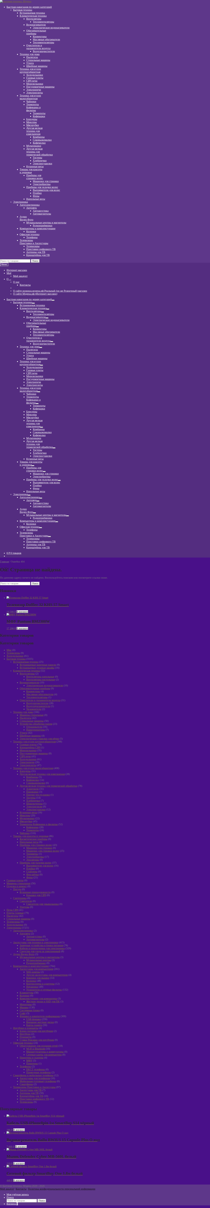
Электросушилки (42, 163)
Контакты (25, 285)
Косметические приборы (33, 839)
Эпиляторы (32, 859)
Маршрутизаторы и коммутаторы (45, 1051)
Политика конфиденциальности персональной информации (61, 1188)
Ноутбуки (25, 1034)
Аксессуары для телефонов (35, 1078)
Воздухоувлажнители (38, 706)
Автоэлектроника (30, 204)
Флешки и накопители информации (40, 1016)
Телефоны (32, 237)
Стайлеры (31, 871)
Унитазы (24, 907)
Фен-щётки (32, 874)
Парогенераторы (35, 729)
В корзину (22, 611)
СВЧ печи (31, 80)
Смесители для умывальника (42, 904)
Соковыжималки (42, 139)
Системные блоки (30, 1010)
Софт (23, 1013)
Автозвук (31, 207)
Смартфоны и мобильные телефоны (33, 1075)
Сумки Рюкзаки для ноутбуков (37, 1039)
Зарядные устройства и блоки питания (41, 945)
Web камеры (33, 972)
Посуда (17, 889)
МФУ (29, 1060)
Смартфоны (26, 1084)
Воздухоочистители (44, 51)
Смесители (26, 901)
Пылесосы (25, 718)
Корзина (12, 1203)
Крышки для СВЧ (36, 895)
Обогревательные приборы (35, 688)
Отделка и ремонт (17, 886)
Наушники (32, 986)
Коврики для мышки (37, 977)
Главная (4, 561)
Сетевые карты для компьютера (44, 1054)
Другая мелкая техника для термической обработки (48, 785)
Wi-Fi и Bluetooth (35, 1048)
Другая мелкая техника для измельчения (42, 774)
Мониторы (26, 1004)
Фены (36, 196)
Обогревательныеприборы (36, 32)
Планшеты (26, 1037)
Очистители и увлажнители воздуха (40, 700)
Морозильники (34, 83)
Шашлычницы (34, 803)
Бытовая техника (22, 10)
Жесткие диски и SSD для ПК (43, 1001)
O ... (9, 279)
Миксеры (31, 122)
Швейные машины (36, 66)
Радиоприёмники (42, 225)
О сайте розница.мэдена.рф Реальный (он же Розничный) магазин (50, 290)
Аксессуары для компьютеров (36, 969)
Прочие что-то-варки (38, 794)
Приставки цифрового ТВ (41, 249)
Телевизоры (33, 246)
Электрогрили (34, 806)
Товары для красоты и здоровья (30, 836)
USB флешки (33, 1019)
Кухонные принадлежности (35, 892)
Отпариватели (34, 726)
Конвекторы (40, 36)
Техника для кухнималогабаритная (30, 97)
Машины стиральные (32, 715)
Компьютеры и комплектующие (37, 228)
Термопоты (39, 113)
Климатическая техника (33, 15)
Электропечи (33, 89)
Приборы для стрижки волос (36, 845)
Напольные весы (35, 199)
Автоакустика (41, 210)
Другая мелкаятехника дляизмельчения (34, 131)
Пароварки (32, 791)
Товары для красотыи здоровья (31, 171)
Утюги (30, 63)
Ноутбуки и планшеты (25, 1028)
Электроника (20, 202)
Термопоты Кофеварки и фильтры (39, 824)
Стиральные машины (38, 60)
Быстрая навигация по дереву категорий (29, 7)
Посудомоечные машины (40, 86)
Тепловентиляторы (43, 21)
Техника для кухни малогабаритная (33, 768)
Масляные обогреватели (46, 39)
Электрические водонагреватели (51, 27)
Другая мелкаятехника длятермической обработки (39, 151)
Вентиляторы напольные (40, 676)
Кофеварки (39, 116)
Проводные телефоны (38, 1072)
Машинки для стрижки (46, 181)
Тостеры (37, 157)
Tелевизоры (13, 653)
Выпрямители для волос (46, 190)
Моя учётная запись (18, 1194)
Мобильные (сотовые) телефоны (38, 1081)
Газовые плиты (34, 77)
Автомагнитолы (42, 213)
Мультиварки (33, 145)
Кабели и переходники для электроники (42, 948)
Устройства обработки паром (36, 723)
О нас (16, 282)
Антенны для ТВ (35, 252)
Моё (9, 273)
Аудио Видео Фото (23, 954)
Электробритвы (42, 184)
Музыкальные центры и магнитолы (46, 222)
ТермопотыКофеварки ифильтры (33, 107)
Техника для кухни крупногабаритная (34, 741)
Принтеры (32, 1063)
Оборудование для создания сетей (39, 1045)
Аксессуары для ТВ (31, 1090)
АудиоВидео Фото (26, 218)
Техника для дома (30, 54)
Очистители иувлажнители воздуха (38, 47)
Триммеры (32, 853)
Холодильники (34, 75)
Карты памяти (34, 1025)
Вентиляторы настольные (40, 679)
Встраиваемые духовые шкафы (37, 667)
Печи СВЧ (12, 910)
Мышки (24, 1007)
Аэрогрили (32, 788)
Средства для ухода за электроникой (40, 951)
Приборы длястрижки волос (34, 177)
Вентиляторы (33, 18)
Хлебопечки (40, 160)
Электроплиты (34, 92)
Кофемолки (39, 142)
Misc (9, 650)
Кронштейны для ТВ (38, 255)
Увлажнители (33, 709)
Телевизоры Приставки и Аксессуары (34, 1087)
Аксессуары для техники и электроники (35, 942)
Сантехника (20, 898)
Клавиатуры (26, 992)
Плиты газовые (15, 912)
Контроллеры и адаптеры (40, 983)
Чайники (31, 101)
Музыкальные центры (38, 960)
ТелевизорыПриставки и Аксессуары (34, 242)
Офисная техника (29, 234)
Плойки (37, 193)
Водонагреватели (36, 24)
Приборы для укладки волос (42, 187)
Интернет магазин (17, 270)
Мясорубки (32, 125)
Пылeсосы (32, 57)
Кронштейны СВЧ (30, 747)
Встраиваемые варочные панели (38, 664)
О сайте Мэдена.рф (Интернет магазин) (35, 293)
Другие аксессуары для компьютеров (47, 975)
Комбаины (39, 137)
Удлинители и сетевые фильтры (44, 989)
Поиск (35, 261)
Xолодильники (15, 656)
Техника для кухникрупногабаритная (30, 70)
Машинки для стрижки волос (42, 850)
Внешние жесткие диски (40, 1022)
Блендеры (31, 119)
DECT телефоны (35, 1069)
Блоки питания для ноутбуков (36, 1031)
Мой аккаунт (20, 276)
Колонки (31, 231)
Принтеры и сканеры (31, 1057)
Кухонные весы (35, 166)
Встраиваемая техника (32, 12)
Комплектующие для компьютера (38, 998)
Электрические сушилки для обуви (39, 738)
